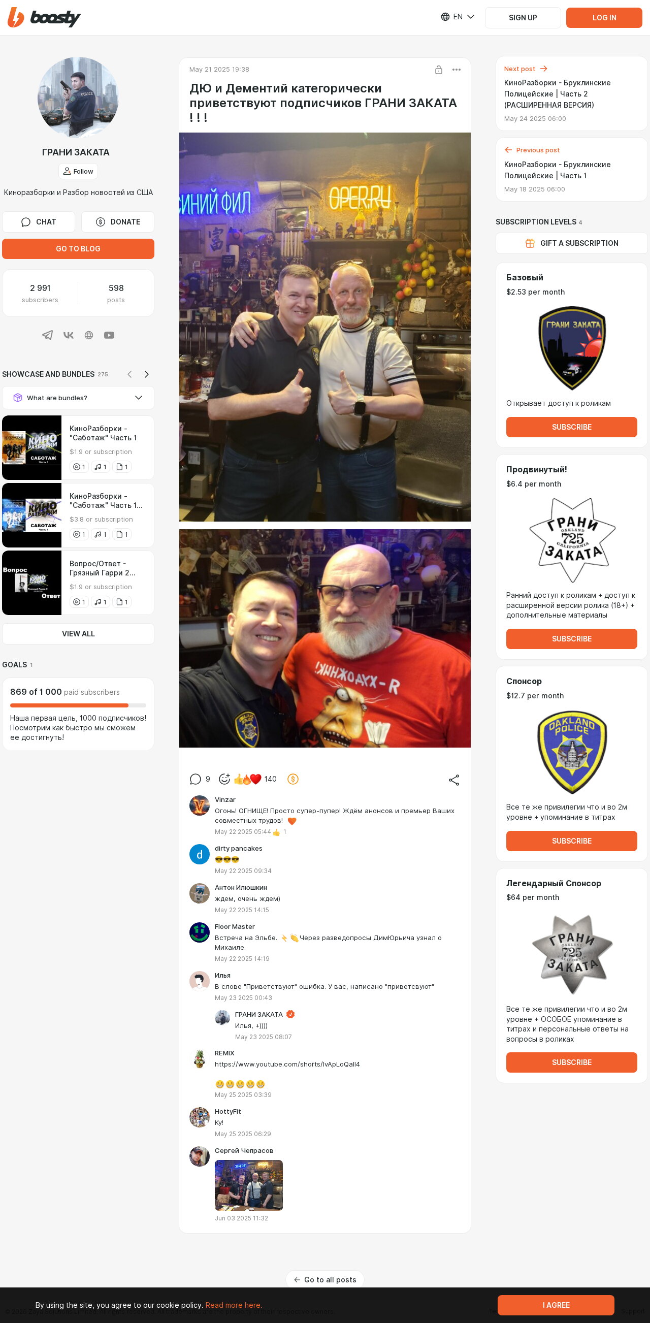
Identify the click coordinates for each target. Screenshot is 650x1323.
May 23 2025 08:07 (263, 1037)
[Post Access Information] (439, 69)
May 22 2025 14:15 (242, 910)
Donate (125, 222)
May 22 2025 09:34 (243, 871)
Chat (46, 222)
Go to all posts (330, 1280)
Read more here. (234, 1305)
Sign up (523, 18)
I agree (556, 1305)
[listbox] (451, 17)
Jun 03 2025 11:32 (241, 1218)
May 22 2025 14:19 (242, 958)
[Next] (146, 374)
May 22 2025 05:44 (243, 831)
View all (78, 634)
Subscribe (572, 427)
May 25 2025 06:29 (243, 1134)
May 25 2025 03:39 (243, 1095)
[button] (44, 17)
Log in (604, 18)
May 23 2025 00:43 (243, 998)
